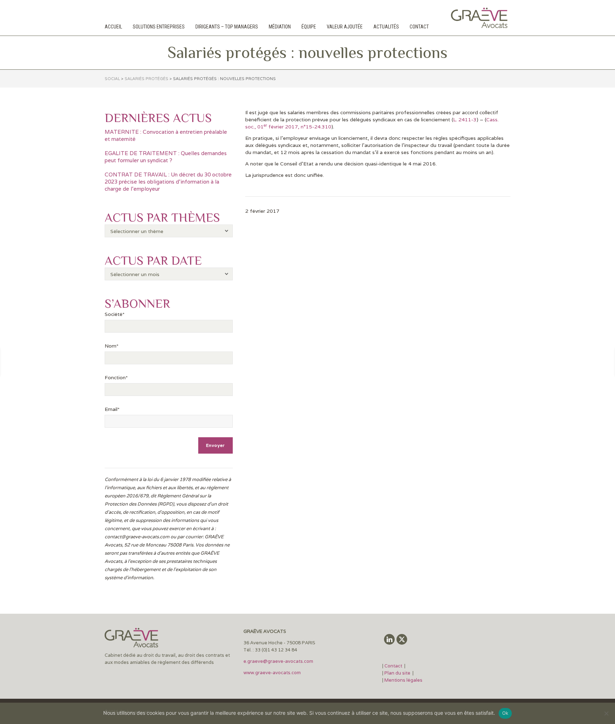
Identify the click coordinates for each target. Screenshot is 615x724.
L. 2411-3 (465, 119)
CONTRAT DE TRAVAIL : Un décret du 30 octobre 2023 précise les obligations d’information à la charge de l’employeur (168, 181)
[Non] (606, 713)
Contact (393, 666)
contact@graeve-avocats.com (137, 537)
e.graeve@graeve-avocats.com (278, 661)
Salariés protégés (146, 78)
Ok (505, 713)
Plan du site (397, 673)
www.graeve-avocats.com (272, 673)
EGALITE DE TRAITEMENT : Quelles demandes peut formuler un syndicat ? (166, 157)
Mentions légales (403, 680)
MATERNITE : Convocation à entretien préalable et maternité (166, 135)
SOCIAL (112, 78)
